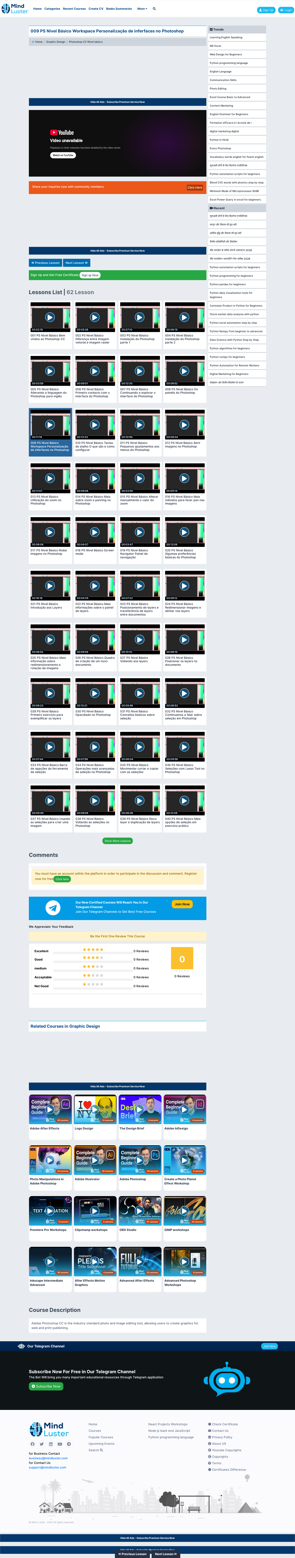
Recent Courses (74, 8)
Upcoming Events (102, 1443)
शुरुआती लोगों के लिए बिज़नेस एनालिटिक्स (228, 165)
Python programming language (229, 63)
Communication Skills (223, 80)
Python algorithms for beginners (230, 348)
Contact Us (220, 1430)
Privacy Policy (221, 1437)
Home (37, 8)
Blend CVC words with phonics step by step (237, 182)
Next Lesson (75, 263)
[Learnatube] (15, 7)
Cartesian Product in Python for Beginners (236, 305)
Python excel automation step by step (233, 322)
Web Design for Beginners (226, 54)
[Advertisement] (117, 72)
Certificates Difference (228, 1469)
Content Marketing (221, 105)
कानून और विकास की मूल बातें (223, 224)
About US (218, 1443)
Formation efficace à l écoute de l (230, 122)
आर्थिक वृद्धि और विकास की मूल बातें (225, 233)
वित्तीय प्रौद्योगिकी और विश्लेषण (223, 241)
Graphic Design (55, 41)
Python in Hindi (219, 139)
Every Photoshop (220, 148)
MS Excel (215, 45)
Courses (95, 1430)
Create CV (96, 8)
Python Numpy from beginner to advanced (236, 331)
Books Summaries (119, 8)
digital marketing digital (224, 131)
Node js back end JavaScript (169, 1430)
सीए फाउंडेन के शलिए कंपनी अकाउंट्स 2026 (231, 250)
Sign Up (268, 10)
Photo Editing (218, 88)
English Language (220, 71)
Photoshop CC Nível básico (86, 41)
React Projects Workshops (168, 1424)
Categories (52, 8)
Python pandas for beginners (228, 284)
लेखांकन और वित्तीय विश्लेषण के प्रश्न (227, 382)
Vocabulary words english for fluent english (237, 156)
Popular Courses (101, 1437)
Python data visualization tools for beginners (231, 295)
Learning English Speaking (226, 37)
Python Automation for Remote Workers (234, 365)
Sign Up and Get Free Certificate (64, 275)
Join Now (269, 1346)
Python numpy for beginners (227, 357)
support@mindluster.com (47, 1467)
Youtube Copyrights (226, 1450)
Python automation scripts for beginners (235, 174)
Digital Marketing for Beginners (229, 374)
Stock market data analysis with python (234, 314)
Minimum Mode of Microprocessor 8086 (234, 191)
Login (287, 10)
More (141, 8)
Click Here (195, 187)
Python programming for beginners (231, 275)
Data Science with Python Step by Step (234, 339)
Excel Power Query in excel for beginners (235, 199)
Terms (216, 1463)
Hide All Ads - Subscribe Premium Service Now (117, 101)
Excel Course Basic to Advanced (230, 97)
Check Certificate (224, 1424)
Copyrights (219, 1456)
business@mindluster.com (48, 1458)
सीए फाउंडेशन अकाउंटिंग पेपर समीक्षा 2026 (230, 258)
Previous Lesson (47, 263)
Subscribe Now (47, 1386)
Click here (62, 879)
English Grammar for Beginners (229, 114)
